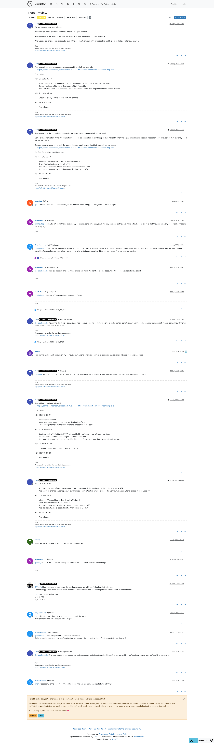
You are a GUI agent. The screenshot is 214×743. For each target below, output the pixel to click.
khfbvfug (38, 201)
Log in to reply (180, 17)
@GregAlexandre (52, 267)
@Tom (47, 201)
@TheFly (49, 559)
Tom (36, 24)
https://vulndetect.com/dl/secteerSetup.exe (50, 50)
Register (33, 715)
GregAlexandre (40, 245)
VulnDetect (40, 4)
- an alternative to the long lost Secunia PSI (107, 729)
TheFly (37, 540)
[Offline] (31, 585)
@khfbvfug (50, 220)
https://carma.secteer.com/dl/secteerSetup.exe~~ (57, 70)
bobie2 (37, 351)
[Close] (184, 699)
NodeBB (114, 739)
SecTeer (97, 737)
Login (41, 715)
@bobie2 (63, 371)
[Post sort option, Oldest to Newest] (170, 17)
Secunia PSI (139, 737)
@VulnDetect (53, 245)
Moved (32, 17)
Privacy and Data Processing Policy (113, 734)
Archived (42, 17)
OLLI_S (37, 584)
